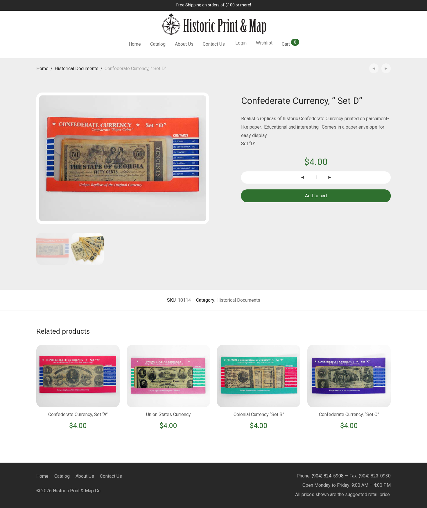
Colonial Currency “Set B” (259, 414)
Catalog (158, 44)
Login (241, 43)
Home (135, 44)
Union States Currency (168, 414)
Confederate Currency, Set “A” (78, 414)
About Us (184, 44)
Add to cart (316, 195)
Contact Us (214, 44)
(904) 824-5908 (328, 476)
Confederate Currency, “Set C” (349, 414)
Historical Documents (76, 68)
